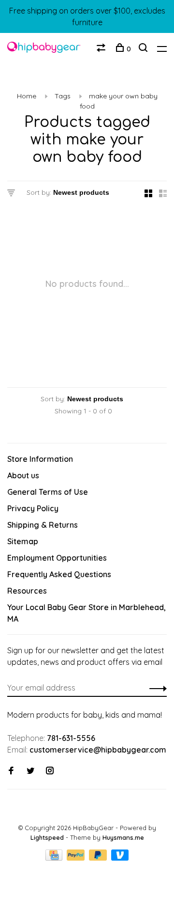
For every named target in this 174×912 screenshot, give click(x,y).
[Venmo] (120, 858)
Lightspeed (47, 837)
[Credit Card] (55, 858)
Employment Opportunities (57, 558)
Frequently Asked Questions (59, 574)
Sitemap (22, 541)
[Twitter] (30, 771)
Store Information (40, 459)
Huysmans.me (123, 837)
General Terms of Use (47, 492)
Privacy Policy (32, 508)
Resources (27, 591)
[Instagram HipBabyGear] (50, 771)
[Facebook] (11, 771)
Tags (63, 96)
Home (26, 96)
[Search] (144, 49)
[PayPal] (77, 858)
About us (23, 475)
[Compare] (102, 49)
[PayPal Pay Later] (99, 858)
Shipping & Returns (42, 525)
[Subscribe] (155, 687)
